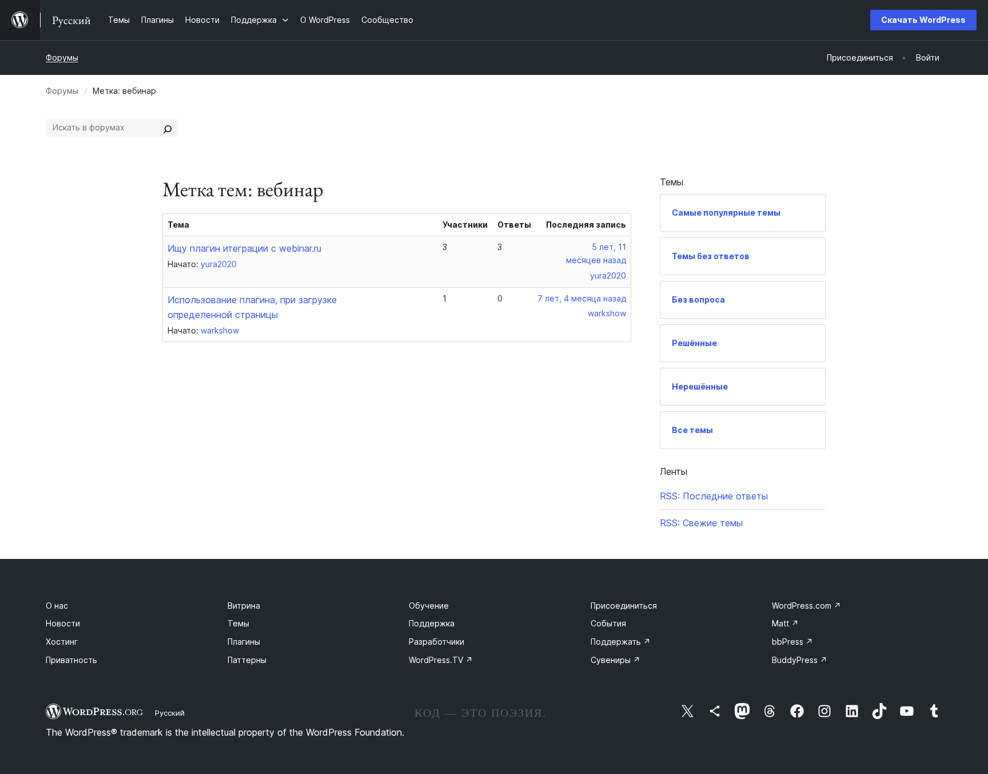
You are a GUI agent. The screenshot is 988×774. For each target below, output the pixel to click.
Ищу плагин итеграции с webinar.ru (244, 248)
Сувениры (615, 660)
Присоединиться (624, 605)
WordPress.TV (441, 660)
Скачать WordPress (923, 20)
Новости (63, 623)
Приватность (71, 660)
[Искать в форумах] (167, 127)
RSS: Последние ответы (714, 496)
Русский (170, 712)
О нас (57, 605)
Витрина (244, 605)
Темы (238, 623)
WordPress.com (806, 605)
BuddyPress (799, 660)
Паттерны (247, 660)
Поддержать (621, 641)
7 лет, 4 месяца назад (581, 298)
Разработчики (436, 641)
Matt (785, 623)
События (608, 623)
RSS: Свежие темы (701, 523)
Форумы (62, 57)
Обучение (429, 605)
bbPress (792, 641)
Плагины (244, 641)
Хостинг (62, 641)
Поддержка (432, 623)
